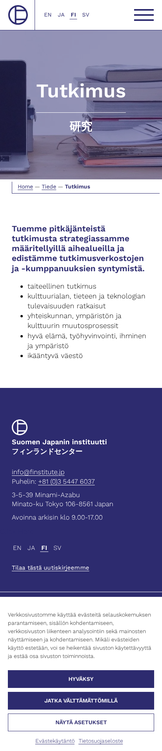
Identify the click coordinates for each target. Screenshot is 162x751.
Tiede (49, 186)
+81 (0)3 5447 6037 (66, 481)
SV (85, 14)
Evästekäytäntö (55, 741)
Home (25, 186)
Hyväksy (81, 679)
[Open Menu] (144, 15)
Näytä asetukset (81, 722)
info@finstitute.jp (38, 472)
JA (61, 14)
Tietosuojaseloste (101, 741)
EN (48, 14)
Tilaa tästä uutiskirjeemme (50, 567)
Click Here (17, 531)
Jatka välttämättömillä (81, 700)
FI (73, 14)
